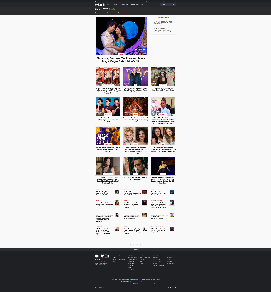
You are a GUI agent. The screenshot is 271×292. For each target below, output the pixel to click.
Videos (107, 13)
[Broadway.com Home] (100, 4)
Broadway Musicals (132, 259)
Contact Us (98, 259)
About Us (169, 257)
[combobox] (168, 4)
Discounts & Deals (132, 273)
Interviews (120, 13)
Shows (109, 4)
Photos (102, 13)
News (96, 13)
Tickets (115, 4)
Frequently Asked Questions (118, 259)
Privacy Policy (114, 279)
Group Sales (173, 1)
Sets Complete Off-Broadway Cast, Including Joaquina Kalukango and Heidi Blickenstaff (163, 22)
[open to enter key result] (174, 4)
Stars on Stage (131, 263)
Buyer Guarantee (171, 263)
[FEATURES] (121, 36)
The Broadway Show (157, 1)
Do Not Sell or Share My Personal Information (141, 281)
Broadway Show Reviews (158, 265)
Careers (169, 259)
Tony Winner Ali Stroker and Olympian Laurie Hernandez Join (163, 27)
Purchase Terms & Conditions (135, 279)
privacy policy (136, 283)
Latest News (143, 259)
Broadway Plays (131, 261)
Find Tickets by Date (132, 257)
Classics (129, 267)
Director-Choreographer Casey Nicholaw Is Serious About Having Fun (162, 31)
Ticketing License (156, 279)
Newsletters (155, 257)
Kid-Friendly (130, 265)
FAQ (142, 4)
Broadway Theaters (157, 261)
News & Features (123, 4)
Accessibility (170, 261)
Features (114, 13)
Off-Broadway (131, 271)
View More (135, 244)
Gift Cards (166, 1)
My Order (149, 1)
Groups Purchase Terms (147, 279)
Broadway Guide (134, 4)
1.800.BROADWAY (104, 1)
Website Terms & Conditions (123, 279)
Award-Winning (131, 269)
